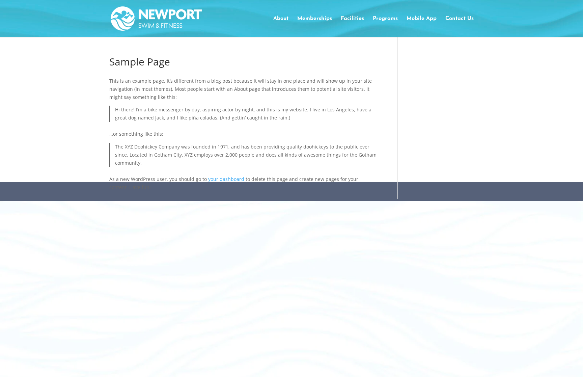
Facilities (352, 18)
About (280, 18)
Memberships (314, 18)
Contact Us (459, 18)
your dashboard (226, 179)
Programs (385, 18)
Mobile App (422, 18)
